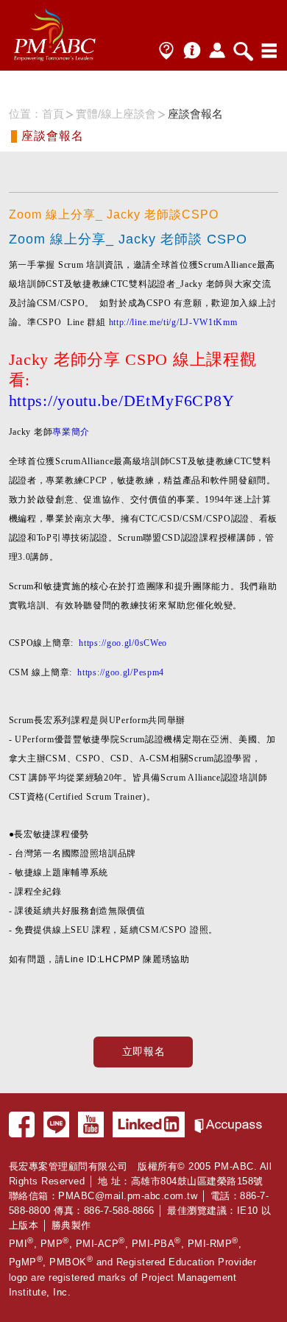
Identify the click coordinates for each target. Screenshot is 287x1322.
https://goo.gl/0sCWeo (123, 643)
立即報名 (144, 1051)
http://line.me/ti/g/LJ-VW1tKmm (173, 322)
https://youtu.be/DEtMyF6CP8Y (122, 400)
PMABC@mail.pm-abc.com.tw (127, 1195)
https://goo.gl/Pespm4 (120, 672)
